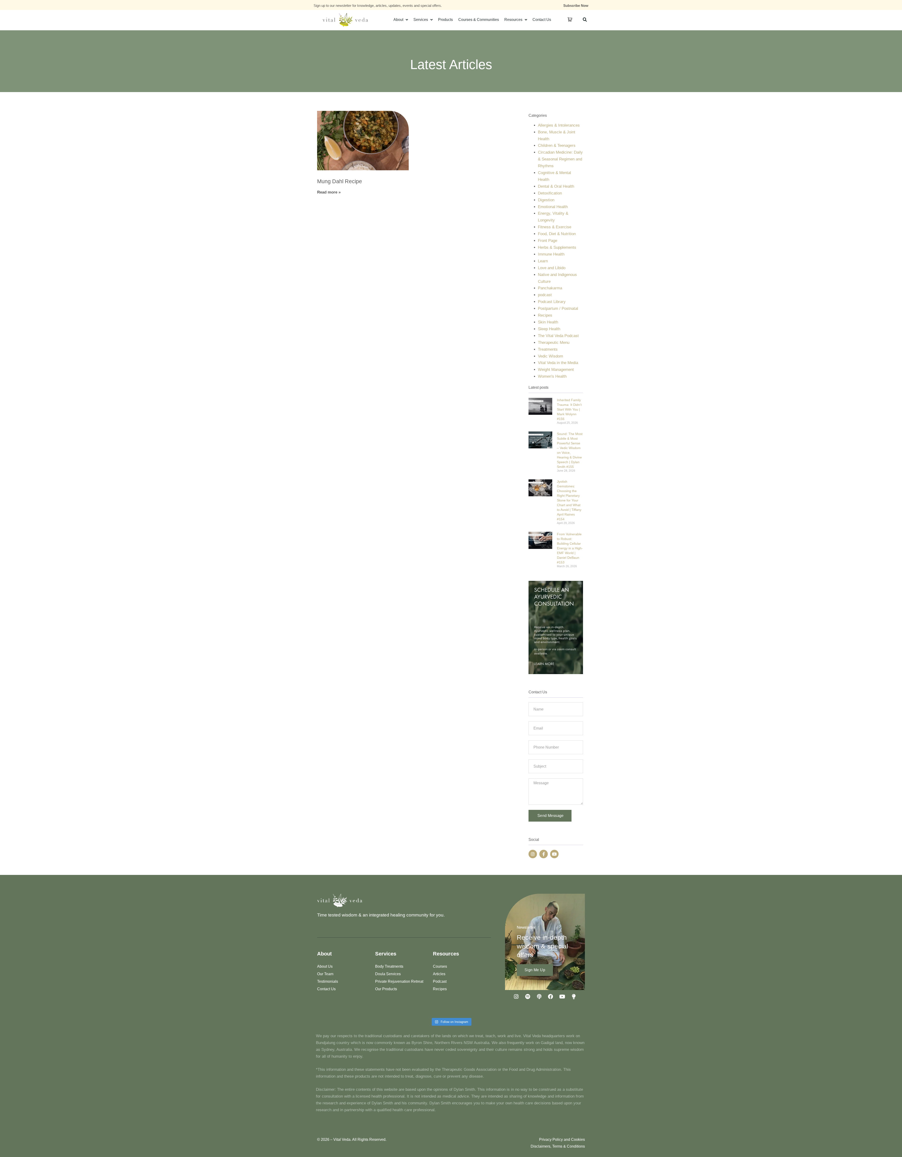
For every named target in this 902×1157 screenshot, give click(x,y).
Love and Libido (551, 268)
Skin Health (548, 322)
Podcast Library (552, 301)
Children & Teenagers (556, 145)
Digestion (546, 200)
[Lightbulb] (573, 996)
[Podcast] (539, 996)
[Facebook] (550, 996)
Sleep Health (549, 329)
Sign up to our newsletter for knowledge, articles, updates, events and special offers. (378, 6)
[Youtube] (554, 854)
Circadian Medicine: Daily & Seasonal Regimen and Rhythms (560, 159)
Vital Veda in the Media (558, 363)
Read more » (329, 192)
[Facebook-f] (543, 854)
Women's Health (552, 376)
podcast (545, 295)
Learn (543, 261)
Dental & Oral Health (556, 186)
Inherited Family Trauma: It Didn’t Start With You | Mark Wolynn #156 (569, 409)
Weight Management (556, 369)
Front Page (547, 240)
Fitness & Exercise (554, 227)
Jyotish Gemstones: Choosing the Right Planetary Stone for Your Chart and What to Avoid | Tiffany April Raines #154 (569, 500)
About (398, 20)
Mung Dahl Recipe (339, 181)
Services (420, 20)
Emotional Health (553, 207)
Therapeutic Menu (553, 342)
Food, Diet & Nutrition (557, 234)
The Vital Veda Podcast (558, 336)
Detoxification (550, 193)
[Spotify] (527, 996)
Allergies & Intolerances (559, 125)
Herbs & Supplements (557, 247)
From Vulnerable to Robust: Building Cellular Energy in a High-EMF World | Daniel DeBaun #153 (570, 548)
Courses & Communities (478, 20)
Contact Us (542, 20)
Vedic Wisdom (550, 356)
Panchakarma (550, 288)
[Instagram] (533, 854)
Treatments (548, 349)
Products (445, 20)
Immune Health (551, 254)
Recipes (545, 315)
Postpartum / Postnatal (558, 308)
